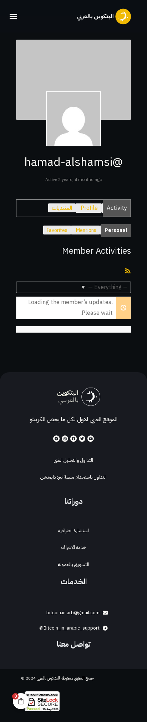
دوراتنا (74, 501)
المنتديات (62, 207)
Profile (89, 207)
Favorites (57, 230)
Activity (117, 207)
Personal (116, 230)
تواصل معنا (74, 644)
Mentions (86, 230)
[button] (13, 16)
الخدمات (74, 581)
